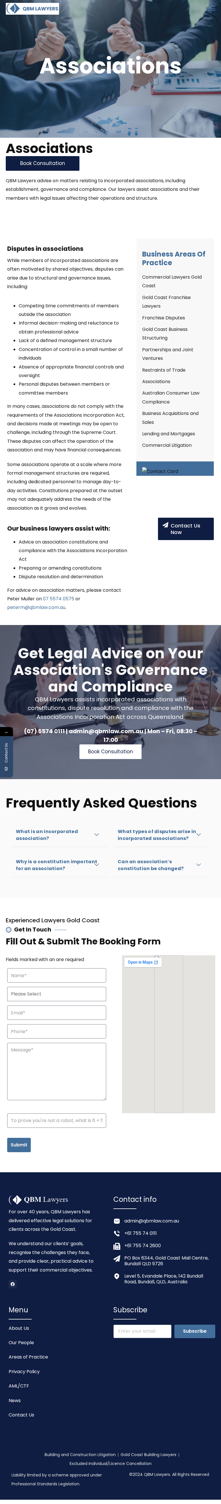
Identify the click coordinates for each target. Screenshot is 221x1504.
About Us (19, 1328)
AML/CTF (19, 1386)
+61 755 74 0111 (140, 1233)
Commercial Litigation (167, 445)
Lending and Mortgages (168, 433)
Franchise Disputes (163, 318)
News (15, 1400)
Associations (156, 381)
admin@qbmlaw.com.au (151, 1221)
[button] (60, 835)
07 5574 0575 (58, 598)
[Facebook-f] (13, 1284)
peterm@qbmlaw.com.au (36, 607)
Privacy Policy (24, 1371)
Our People (21, 1342)
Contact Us (21, 1415)
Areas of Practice (28, 1357)
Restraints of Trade (164, 370)
